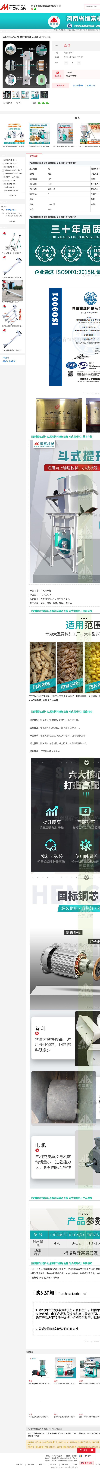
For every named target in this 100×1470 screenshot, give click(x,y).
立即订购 (91, 85)
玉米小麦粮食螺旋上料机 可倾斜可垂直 (15, 350)
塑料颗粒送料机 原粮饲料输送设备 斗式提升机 (68, 1458)
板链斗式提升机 (64, 1433)
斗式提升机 (71, 30)
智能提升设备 (33, 1436)
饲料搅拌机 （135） (11, 163)
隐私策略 (64, 1464)
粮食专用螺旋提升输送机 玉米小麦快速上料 (17, 302)
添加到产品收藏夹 (9, 361)
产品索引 (6, 358)
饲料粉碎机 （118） (11, 160)
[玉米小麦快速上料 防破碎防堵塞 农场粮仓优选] (12, 241)
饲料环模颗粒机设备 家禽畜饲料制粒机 (41, 146)
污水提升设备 (51, 1433)
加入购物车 (78, 85)
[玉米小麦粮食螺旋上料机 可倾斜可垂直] (12, 339)
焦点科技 (67, 1467)
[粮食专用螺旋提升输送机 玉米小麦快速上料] (12, 290)
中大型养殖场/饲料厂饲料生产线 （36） (18, 174)
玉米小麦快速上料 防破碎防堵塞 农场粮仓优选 (18, 253)
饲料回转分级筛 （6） (11, 191)
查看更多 (12, 196)
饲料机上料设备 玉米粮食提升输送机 (14, 326)
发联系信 (61, 85)
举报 (19, 103)
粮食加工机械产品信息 (54, 1456)
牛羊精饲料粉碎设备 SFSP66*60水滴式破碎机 (69, 146)
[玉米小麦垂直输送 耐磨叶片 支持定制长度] (12, 266)
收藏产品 (8, 103)
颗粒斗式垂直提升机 (36, 1433)
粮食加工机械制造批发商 (74, 1456)
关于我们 (19, 1464)
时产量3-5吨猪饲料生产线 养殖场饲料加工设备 (19, 146)
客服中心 (42, 1464)
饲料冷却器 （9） (10, 180)
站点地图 (53, 1464)
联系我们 (30, 1464)
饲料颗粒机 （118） (11, 167)
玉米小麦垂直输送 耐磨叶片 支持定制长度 (16, 277)
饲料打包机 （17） (10, 187)
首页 (55, 30)
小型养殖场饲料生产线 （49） (14, 170)
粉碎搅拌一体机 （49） (12, 177)
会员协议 (76, 1464)
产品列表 (62, 30)
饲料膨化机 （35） (10, 184)
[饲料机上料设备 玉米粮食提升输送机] (12, 314)
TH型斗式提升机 (79, 1433)
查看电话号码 (10, 210)
